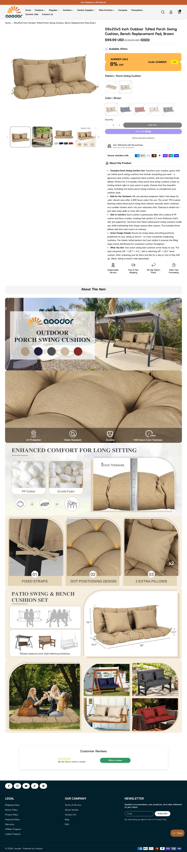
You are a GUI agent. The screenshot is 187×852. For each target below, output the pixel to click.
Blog (67, 819)
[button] (40, 10)
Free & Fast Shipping (133, 271)
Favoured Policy (12, 819)
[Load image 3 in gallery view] (64, 137)
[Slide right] (98, 137)
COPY (174, 62)
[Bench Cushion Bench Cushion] (111, 87)
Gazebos (39, 10)
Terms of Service (73, 805)
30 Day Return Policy (153, 271)
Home (8, 23)
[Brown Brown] (111, 109)
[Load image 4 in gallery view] (85, 137)
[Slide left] (7, 137)
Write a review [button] (115, 760)
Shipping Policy (12, 805)
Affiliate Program (13, 829)
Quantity (109, 119)
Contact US (70, 814)
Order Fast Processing (174, 271)
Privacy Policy (11, 814)
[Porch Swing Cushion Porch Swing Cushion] (125, 87)
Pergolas (53, 10)
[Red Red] (139, 109)
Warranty (9, 824)
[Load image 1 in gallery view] (20, 137)
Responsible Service (113, 271)
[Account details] (171, 12)
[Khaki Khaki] (154, 109)
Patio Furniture (106, 10)
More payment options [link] (143, 137)
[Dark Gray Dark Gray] (168, 109)
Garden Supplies (85, 10)
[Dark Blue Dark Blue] (125, 109)
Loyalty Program (13, 834)
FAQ (67, 824)
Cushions (67, 10)
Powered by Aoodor (33, 848)
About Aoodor (72, 809)
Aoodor (18, 848)
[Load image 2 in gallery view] (42, 137)
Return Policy (11, 809)
